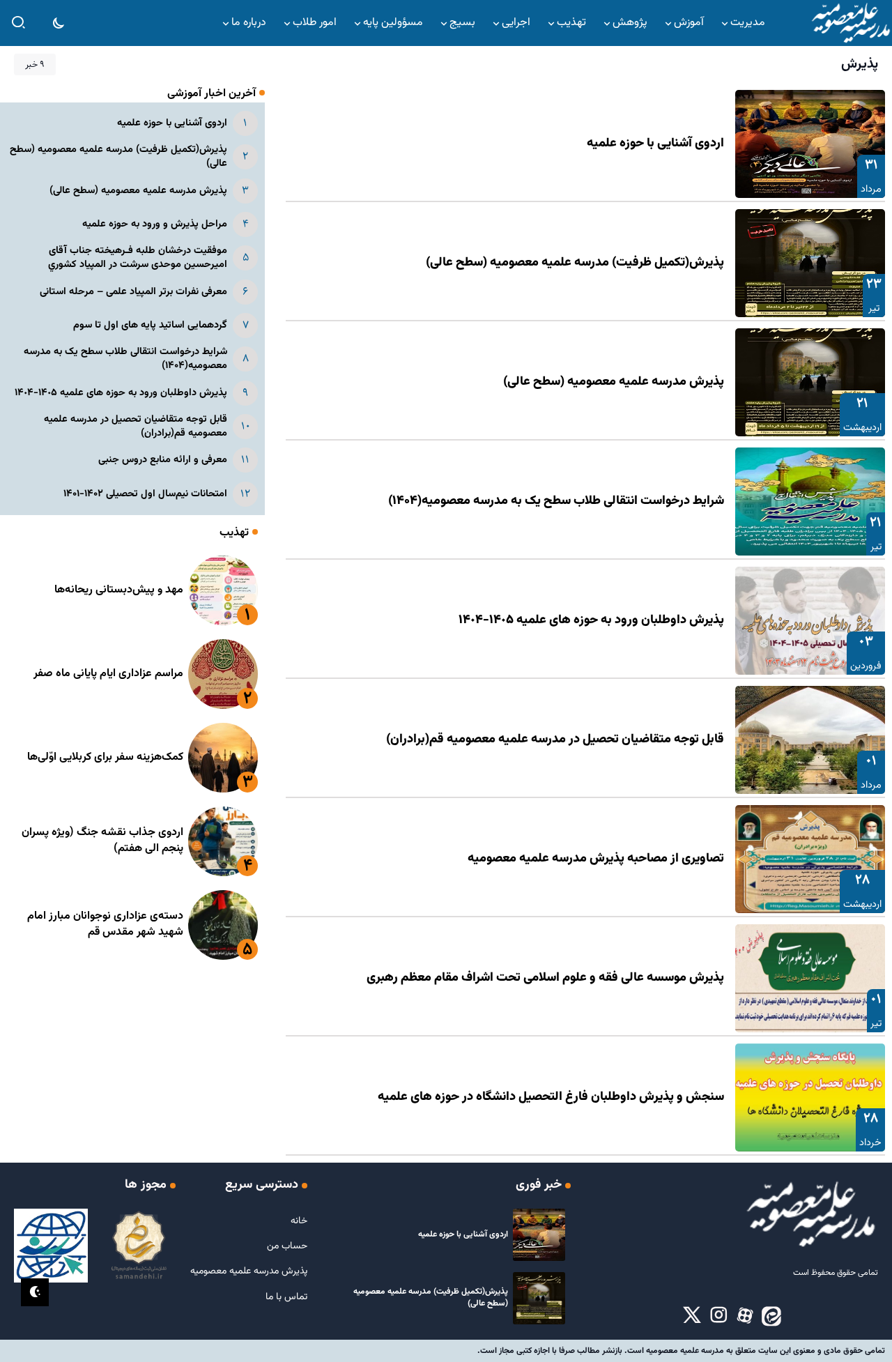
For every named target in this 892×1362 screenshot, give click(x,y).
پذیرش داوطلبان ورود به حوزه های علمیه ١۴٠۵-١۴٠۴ (591, 620)
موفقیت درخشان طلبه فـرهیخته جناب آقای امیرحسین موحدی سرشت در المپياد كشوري (137, 258)
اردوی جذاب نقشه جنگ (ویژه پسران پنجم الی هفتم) (102, 840)
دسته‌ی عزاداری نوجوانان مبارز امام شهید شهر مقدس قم (105, 924)
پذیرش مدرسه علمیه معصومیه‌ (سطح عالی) (613, 382)
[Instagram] (718, 1316)
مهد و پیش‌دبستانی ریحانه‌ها (118, 590)
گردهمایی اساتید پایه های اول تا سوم (150, 325)
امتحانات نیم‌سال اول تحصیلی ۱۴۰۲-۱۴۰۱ (145, 494)
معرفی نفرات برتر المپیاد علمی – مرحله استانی (133, 292)
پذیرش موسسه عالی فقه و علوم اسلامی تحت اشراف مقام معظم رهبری (545, 978)
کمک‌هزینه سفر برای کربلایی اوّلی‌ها (105, 757)
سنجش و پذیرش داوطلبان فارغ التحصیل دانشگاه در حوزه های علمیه (551, 1097)
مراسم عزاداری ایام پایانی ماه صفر (108, 673)
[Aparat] (745, 1316)
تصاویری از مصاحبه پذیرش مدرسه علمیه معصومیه (596, 859)
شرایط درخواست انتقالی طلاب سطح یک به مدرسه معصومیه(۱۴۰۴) (556, 501)
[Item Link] (810, 144)
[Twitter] (692, 1316)
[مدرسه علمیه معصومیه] (850, 23)
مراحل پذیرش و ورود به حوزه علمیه (154, 224)
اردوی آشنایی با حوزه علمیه (655, 143)
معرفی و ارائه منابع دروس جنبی (162, 460)
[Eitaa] (771, 1316)
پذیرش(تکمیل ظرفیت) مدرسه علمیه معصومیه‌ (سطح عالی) (575, 263)
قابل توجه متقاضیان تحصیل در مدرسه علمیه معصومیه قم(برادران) (555, 739)
